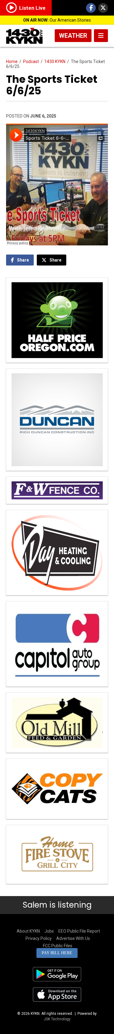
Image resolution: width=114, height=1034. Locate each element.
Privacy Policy (39, 938)
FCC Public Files (57, 945)
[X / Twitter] (103, 8)
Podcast (31, 61)
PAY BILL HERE (57, 953)
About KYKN (28, 931)
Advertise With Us (73, 938)
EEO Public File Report (79, 931)
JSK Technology (57, 1019)
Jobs (49, 931)
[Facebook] (91, 8)
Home (12, 61)
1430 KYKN (54, 61)
